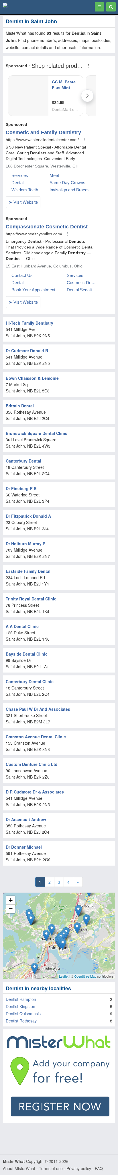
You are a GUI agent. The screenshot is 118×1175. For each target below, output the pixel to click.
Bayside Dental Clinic (27, 654)
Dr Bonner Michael (24, 847)
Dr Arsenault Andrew (26, 819)
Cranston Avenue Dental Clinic (36, 736)
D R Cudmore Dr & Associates (35, 792)
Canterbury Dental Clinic (30, 681)
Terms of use (51, 1168)
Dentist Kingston (20, 1006)
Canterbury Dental (23, 461)
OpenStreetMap (85, 976)
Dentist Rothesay (21, 1021)
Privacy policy (78, 1168)
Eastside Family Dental (28, 571)
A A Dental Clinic (22, 626)
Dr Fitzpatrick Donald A (28, 516)
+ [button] (11, 900)
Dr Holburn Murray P (25, 543)
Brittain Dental (20, 406)
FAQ (99, 1168)
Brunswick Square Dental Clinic (36, 433)
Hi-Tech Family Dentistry (29, 323)
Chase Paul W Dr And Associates (38, 709)
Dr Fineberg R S (21, 488)
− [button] (11, 908)
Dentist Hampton (21, 999)
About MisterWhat (19, 1168)
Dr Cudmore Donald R (27, 350)
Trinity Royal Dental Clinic (31, 599)
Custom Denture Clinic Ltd (32, 764)
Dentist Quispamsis (23, 1013)
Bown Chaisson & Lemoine (32, 378)
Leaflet (63, 976)
